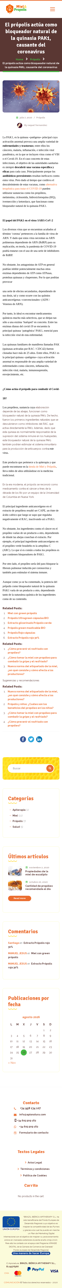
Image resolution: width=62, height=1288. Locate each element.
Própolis (40, 117)
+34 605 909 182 (26, 1120)
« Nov (12, 1062)
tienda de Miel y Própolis (42, 466)
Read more (20, 898)
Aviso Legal (35, 1162)
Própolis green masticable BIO (26, 628)
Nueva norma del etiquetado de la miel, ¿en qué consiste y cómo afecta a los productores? (33, 670)
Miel (15, 815)
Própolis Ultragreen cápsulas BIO (28, 618)
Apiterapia (19, 809)
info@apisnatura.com (32, 1114)
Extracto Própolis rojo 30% (23, 637)
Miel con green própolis (22, 613)
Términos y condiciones (34, 1169)
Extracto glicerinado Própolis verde (30, 623)
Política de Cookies (35, 1175)
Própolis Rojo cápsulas (21, 632)
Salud (16, 826)
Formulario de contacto (33, 1132)
